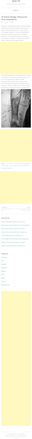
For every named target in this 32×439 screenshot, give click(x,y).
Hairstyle (3, 264)
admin (11, 22)
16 (30, 163)
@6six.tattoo (17, 128)
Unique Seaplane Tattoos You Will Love (12, 235)
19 (5, 165)
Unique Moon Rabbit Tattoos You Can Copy (13, 228)
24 (15, 165)
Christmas (4, 257)
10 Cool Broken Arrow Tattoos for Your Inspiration (14, 239)
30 (27, 165)
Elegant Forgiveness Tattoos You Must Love (13, 245)
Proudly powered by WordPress (16, 434)
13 (24, 163)
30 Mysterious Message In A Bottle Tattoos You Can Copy (23, 209)
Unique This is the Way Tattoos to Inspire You (13, 232)
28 (23, 165)
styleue (16, 438)
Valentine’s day (5, 285)
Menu (17, 10)
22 (11, 165)
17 (1, 165)
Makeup (3, 271)
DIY (2, 261)
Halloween (4, 267)
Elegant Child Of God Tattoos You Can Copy (13, 242)
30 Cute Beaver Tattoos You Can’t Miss (8, 209)
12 (22, 163)
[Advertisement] (16, 58)
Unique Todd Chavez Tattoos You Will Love (13, 221)
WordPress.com (22, 436)
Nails (2, 274)
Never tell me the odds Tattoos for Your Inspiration (15, 225)
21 (9, 165)
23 (13, 165)
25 (17, 165)
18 (3, 165)
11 (20, 163)
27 (21, 165)
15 (28, 163)
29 (25, 165)
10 (18, 163)
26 (19, 165)
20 (7, 165)
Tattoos (9, 168)
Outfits (3, 278)
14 (26, 163)
